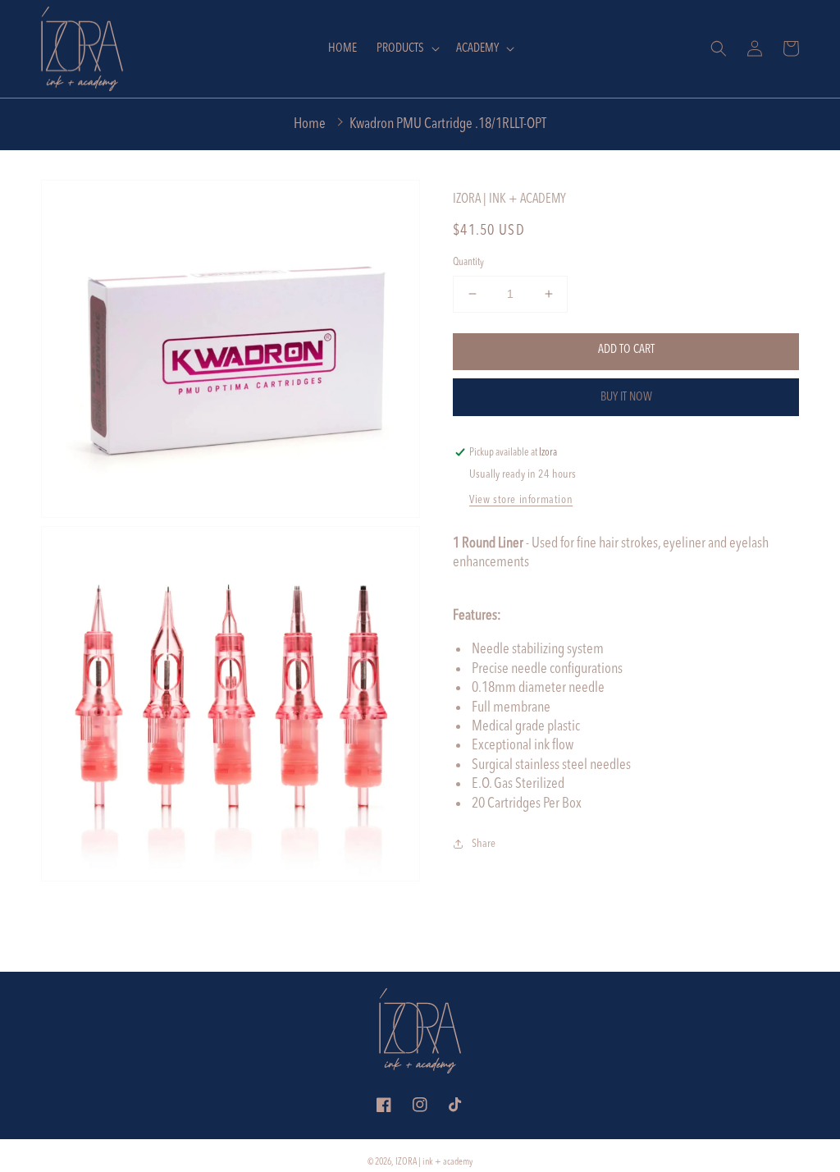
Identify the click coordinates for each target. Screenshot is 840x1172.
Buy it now (626, 397)
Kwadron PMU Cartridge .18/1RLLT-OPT (447, 124)
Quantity (468, 262)
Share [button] (483, 843)
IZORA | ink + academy (433, 1162)
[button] (406, 49)
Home (310, 124)
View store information (521, 500)
